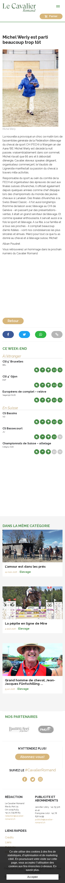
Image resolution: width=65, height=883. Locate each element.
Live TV (60, 369)
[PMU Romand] (45, 729)
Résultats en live (54, 369)
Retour (13, 321)
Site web (36, 369)
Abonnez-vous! (32, 757)
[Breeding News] (19, 729)
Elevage (25, 571)
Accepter (32, 877)
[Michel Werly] (30, 87)
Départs (42, 369)
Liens (8, 842)
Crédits (9, 837)
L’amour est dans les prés (25, 566)
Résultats (48, 369)
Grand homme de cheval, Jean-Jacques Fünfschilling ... (30, 681)
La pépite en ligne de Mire (26, 623)
